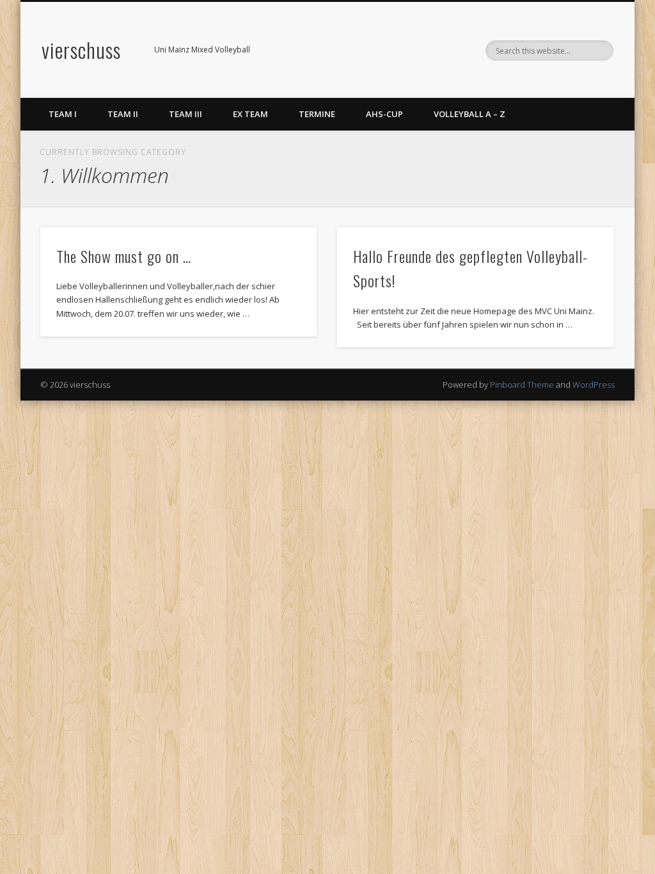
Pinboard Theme (522, 384)
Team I (63, 114)
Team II (122, 114)
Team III (185, 114)
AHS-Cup (384, 114)
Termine (317, 114)
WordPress (593, 384)
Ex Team (250, 114)
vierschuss (81, 50)
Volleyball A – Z (469, 114)
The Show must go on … (123, 255)
